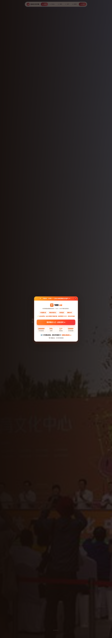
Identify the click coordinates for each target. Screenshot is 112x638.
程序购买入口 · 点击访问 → (56, 322)
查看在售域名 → (66, 335)
